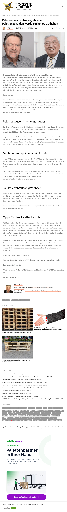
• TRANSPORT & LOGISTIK (40, 420)
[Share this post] (63, 28)
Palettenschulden (15, 300)
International (53, 410)
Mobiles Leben (13, 415)
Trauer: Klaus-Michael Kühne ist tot (10, 374)
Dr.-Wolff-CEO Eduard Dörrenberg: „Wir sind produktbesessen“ (17, 396)
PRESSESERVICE (55, 415)
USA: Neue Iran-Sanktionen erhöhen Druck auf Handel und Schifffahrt (19, 388)
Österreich (29, 420)
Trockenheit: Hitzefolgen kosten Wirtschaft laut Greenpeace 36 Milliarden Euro (21, 385)
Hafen (31, 410)
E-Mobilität (39, 408)
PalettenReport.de (19, 289)
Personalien (47, 415)
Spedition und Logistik (24, 417)
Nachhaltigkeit (21, 415)
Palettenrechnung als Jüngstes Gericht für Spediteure (16, 332)
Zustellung (22, 420)
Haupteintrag (38, 410)
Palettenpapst (6, 300)
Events (50, 408)
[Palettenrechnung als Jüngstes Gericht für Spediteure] (17, 319)
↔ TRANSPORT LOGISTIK (54, 420)
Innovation (45, 410)
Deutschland (15, 408)
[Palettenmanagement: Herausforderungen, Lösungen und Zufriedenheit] (17, 347)
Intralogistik (61, 410)
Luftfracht (5, 415)
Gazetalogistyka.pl (46, 287)
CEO (9, 408)
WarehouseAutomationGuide (32, 291)
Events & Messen (58, 408)
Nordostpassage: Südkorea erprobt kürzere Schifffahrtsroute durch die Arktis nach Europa (24, 376)
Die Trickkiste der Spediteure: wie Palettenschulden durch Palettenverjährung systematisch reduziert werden (49, 328)
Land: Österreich (30, 413)
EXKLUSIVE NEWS (7, 410)
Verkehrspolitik (52, 417)
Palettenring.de (56, 291)
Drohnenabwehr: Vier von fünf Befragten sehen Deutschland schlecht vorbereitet (22, 382)
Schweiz (15, 417)
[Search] (62, 6)
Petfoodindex (18, 292)
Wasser (16, 420)
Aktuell (4, 408)
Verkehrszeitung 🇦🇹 (7, 420)
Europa (45, 408)
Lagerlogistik (21, 413)
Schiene (9, 417)
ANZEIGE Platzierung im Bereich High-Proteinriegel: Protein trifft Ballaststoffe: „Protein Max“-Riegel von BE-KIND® (30, 399)
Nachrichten (30, 415)
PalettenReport (27, 245)
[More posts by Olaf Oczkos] (3, 27)
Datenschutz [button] (6, 508)
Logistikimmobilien (46, 413)
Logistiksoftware (56, 413)
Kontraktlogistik (12, 413)
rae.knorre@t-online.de (11, 277)
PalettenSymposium (46, 291)
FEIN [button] (13, 508)
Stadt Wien (34, 417)
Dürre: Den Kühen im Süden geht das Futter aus (13, 393)
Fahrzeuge (16, 410)
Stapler (40, 417)
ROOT (4, 417)
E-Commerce (31, 408)
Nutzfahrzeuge (38, 415)
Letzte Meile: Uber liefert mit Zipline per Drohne (13, 390)
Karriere (5, 413)
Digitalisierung (23, 408)
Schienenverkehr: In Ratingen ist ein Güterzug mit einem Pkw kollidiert (19, 379)
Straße (45, 417)
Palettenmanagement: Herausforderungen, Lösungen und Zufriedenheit (16, 361)
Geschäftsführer (24, 410)
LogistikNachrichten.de (34, 287)
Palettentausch (25, 300)
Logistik (38, 413)
